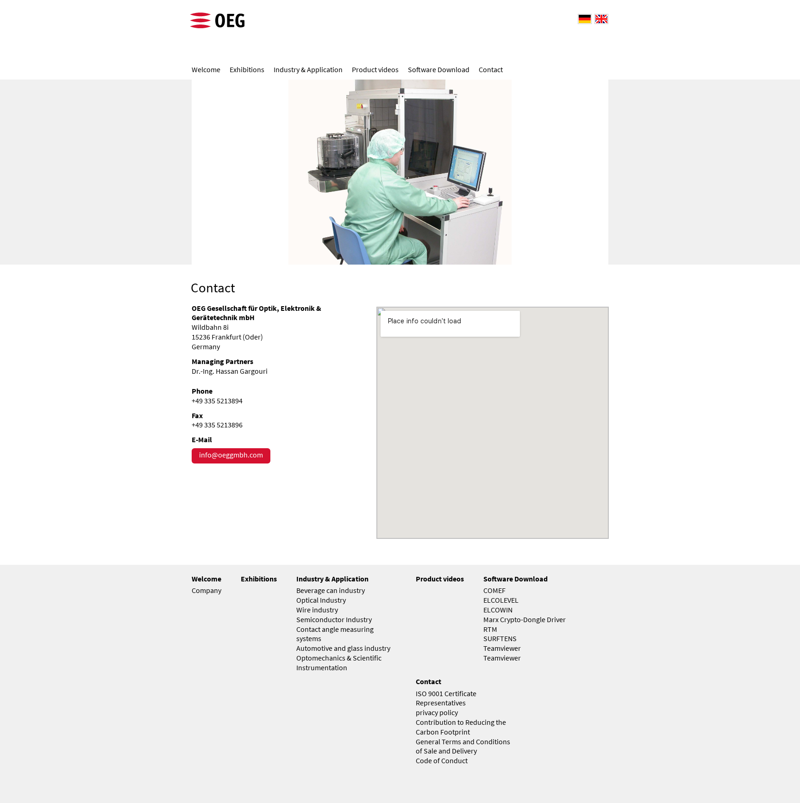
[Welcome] (600, 18)
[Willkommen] (583, 18)
